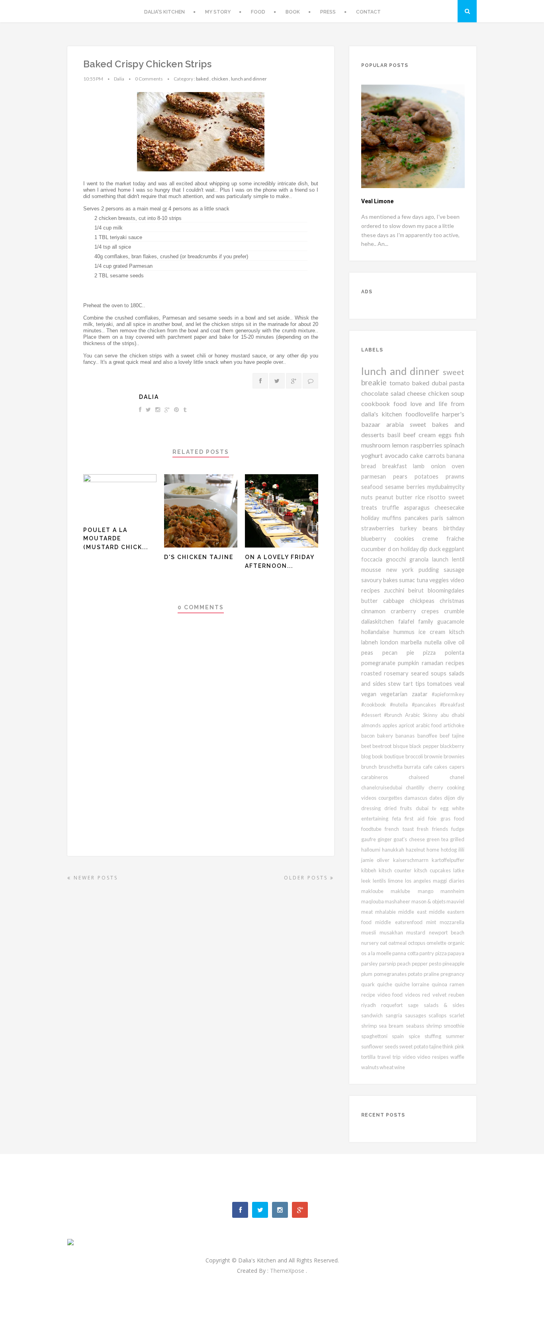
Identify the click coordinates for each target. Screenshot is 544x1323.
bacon (369, 735)
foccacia (373, 559)
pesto (435, 963)
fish (459, 434)
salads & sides (444, 1005)
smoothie (454, 1026)
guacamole (450, 621)
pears (404, 476)
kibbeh (370, 870)
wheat (387, 1067)
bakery (386, 735)
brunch (370, 767)
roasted (372, 673)
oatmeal (398, 943)
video (410, 1057)
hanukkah (394, 849)
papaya (456, 953)
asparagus (419, 507)
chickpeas (425, 600)
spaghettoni (376, 1036)
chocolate (376, 393)
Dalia (149, 397)
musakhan (393, 932)
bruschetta (392, 767)
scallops (439, 1015)
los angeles (419, 880)
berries (417, 486)
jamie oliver (377, 860)
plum (367, 974)
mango (429, 891)
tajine (436, 1046)
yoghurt (373, 455)
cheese (417, 393)
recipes (455, 663)
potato (416, 974)
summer (455, 1036)
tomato (400, 383)
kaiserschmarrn (412, 860)
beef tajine (452, 735)
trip (397, 1057)
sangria (395, 1015)
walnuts (370, 1067)
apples (390, 725)
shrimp (435, 1026)
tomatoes (440, 683)
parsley (370, 963)
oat (384, 943)
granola (420, 559)
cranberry (406, 611)
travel (385, 1057)
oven (458, 466)
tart (409, 683)
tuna (423, 580)
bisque (401, 746)
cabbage (396, 600)
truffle (393, 507)
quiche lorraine (413, 984)
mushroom (376, 445)
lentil (458, 559)
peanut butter (395, 497)
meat (368, 912)
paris (438, 517)
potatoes (430, 476)
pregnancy (452, 974)
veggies (439, 580)
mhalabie (386, 912)
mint (433, 922)
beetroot (382, 746)
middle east (413, 912)
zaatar (422, 694)
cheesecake (449, 507)
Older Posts (307, 877)
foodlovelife (423, 414)
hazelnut (416, 849)
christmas (452, 600)
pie (415, 652)
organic (456, 943)
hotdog (449, 849)
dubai (441, 383)
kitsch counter (396, 870)
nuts (368, 497)
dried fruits (399, 808)
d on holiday (404, 549)
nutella (434, 642)
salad (399, 393)
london (390, 642)
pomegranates (391, 974)
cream (428, 434)
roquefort (394, 1005)
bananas (406, 735)
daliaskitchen (379, 621)
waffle (457, 1057)
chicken (219, 79)
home (434, 849)
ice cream (434, 631)
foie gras (441, 818)
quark (369, 984)
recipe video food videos (391, 994)
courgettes (391, 798)
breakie (375, 382)
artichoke (453, 725)
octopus (417, 943)
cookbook (377, 403)
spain (400, 1036)
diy (460, 798)
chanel (457, 777)
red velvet (435, 994)
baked (202, 79)
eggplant (453, 549)
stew (395, 683)
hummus (406, 631)
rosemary (397, 673)
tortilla (369, 1057)
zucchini (396, 590)
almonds (371, 725)
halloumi (371, 849)
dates (436, 798)
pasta (456, 383)
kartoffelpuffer (448, 860)
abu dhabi (452, 715)
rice (421, 497)
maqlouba (373, 901)
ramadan (434, 663)
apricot (407, 725)
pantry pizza (433, 953)
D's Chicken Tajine (198, 557)
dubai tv (428, 808)
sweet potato (414, 1046)
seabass (416, 1026)
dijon (450, 798)
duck (435, 549)
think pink (453, 1046)
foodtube (373, 829)
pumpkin (409, 663)
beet (366, 746)
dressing (372, 808)
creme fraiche (443, 538)
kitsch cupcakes (433, 870)
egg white (452, 808)
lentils (380, 880)
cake (417, 455)
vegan (370, 694)
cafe (428, 767)
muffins (393, 517)
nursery (370, 943)
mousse (373, 569)
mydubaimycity (445, 486)
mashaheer (398, 901)
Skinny (431, 715)
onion (441, 466)
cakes (441, 767)
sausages (417, 1015)
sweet (453, 372)
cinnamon (376, 611)
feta (398, 818)
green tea (438, 839)
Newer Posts (94, 877)
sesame (396, 486)
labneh (370, 642)
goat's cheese (409, 839)
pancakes (418, 517)
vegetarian (395, 694)
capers (456, 767)
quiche (386, 984)
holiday (371, 517)
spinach (454, 445)
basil (395, 434)
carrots (436, 455)
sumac (408, 580)
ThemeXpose (288, 1270)
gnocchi (397, 559)
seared (421, 673)
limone (396, 880)
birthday (453, 528)
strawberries (380, 528)
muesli (370, 932)
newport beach (447, 932)
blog (366, 756)
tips (421, 683)
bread (371, 466)
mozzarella (452, 922)
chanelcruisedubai (383, 787)
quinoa (441, 984)
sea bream (392, 1026)
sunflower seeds (380, 1046)
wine (399, 1067)
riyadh (371, 1005)
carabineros (385, 777)
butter (372, 600)
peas (371, 652)
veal (459, 683)
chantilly (417, 787)
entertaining (376, 818)
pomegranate (379, 663)
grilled (457, 839)
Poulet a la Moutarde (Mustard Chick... (115, 538)
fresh (424, 829)
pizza (434, 652)
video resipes (433, 1057)
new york (402, 569)
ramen (457, 984)
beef (411, 434)
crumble (454, 611)
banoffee (428, 735)
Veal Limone (377, 201)
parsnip (388, 963)
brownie (434, 756)
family (427, 621)
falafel (408, 621)
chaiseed (429, 777)
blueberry (377, 538)
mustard (417, 932)
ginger (385, 839)
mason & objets (428, 901)
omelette (437, 943)
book (378, 756)
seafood (373, 486)
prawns (455, 476)
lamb (422, 466)
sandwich (373, 1015)
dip (424, 549)
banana (455, 455)
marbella (412, 642)
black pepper (424, 746)
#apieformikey (448, 694)
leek (367, 880)
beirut (418, 590)
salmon (455, 517)
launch (442, 559)
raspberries (427, 445)
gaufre (369, 839)
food (459, 818)
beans (433, 528)
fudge (457, 829)
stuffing (435, 1036)
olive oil (454, 642)
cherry (438, 787)
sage (416, 1005)
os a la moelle (376, 953)
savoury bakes (380, 580)
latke (458, 870)
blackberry (452, 746)
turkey (411, 528)
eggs (446, 434)
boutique (394, 756)
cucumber (374, 549)
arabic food (429, 725)
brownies (454, 756)
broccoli (414, 756)
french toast (401, 829)
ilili (461, 849)
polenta (454, 652)
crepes (432, 611)
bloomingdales (446, 590)
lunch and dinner (249, 79)
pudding (431, 569)
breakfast (397, 466)
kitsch (456, 631)
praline (432, 974)
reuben (456, 994)
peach (404, 963)
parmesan (377, 476)
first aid (416, 818)
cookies (408, 538)
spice (417, 1036)
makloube (376, 891)
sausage (454, 569)
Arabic (414, 715)
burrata (413, 767)
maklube (404, 891)
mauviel (455, 901)
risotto (437, 497)
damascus (416, 798)
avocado (397, 455)
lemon (401, 445)
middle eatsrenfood (400, 922)
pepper (420, 963)
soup (457, 393)
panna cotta (405, 953)
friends (441, 829)
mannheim (452, 891)
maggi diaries (448, 880)
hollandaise (377, 631)
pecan (394, 652)
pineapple (453, 963)
